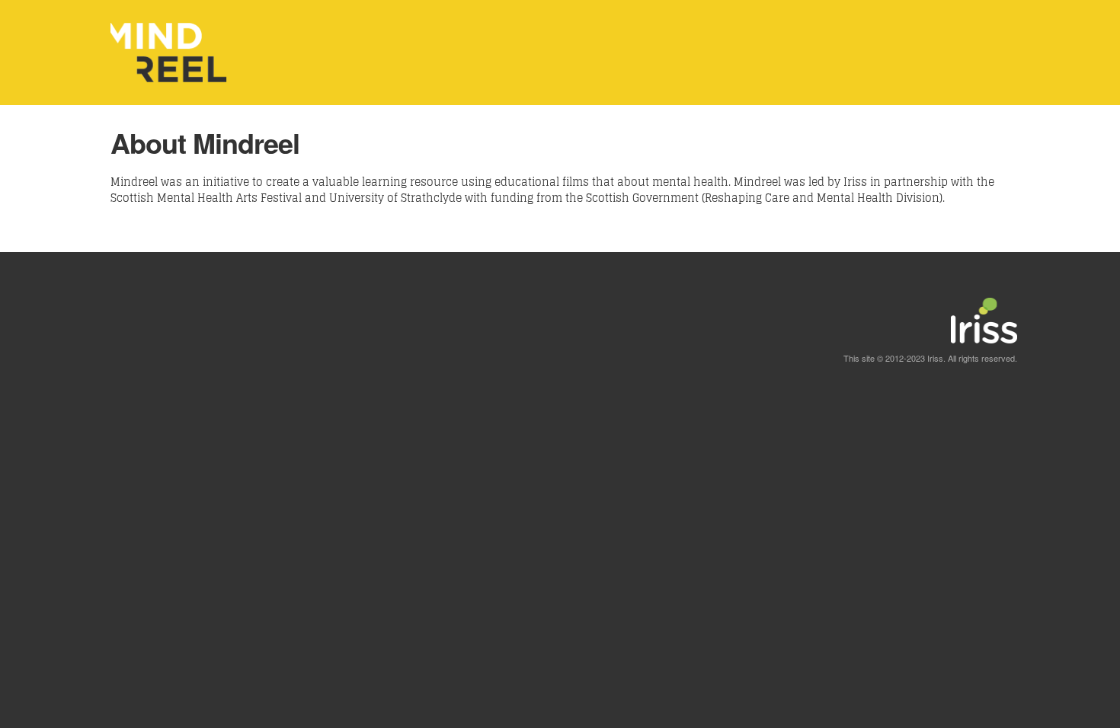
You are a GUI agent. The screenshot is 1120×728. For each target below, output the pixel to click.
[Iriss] (984, 346)
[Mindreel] (169, 93)
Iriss (935, 358)
